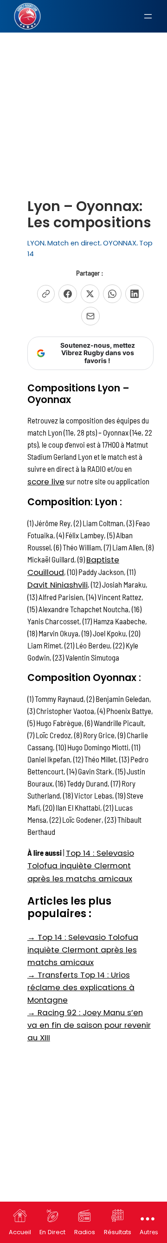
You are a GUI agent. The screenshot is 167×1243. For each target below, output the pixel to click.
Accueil (20, 1232)
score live (45, 481)
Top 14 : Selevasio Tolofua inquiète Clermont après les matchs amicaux (80, 865)
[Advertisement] (83, 92)
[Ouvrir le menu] (148, 16)
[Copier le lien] (46, 294)
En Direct (52, 1232)
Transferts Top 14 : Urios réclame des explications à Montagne (81, 987)
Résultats (117, 1232)
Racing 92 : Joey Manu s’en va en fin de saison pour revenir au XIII (89, 1025)
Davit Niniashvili (57, 584)
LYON (36, 243)
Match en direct (73, 243)
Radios (84, 1232)
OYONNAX (119, 243)
